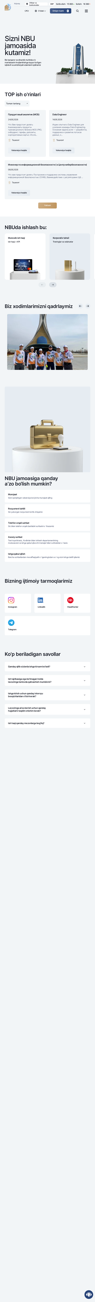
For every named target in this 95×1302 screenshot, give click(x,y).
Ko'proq (17, 3)
